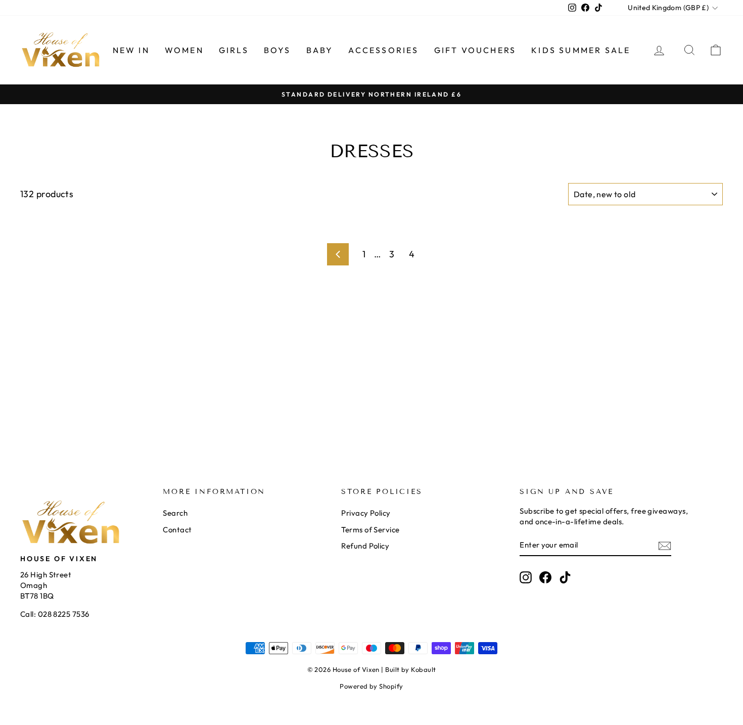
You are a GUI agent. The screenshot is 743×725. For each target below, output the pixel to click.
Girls (234, 50)
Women (184, 50)
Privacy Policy (365, 513)
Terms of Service (370, 529)
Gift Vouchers (475, 50)
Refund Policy (365, 546)
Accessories (383, 50)
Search (175, 513)
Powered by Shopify (371, 686)
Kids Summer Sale (580, 50)
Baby (320, 50)
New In (131, 50)
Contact (177, 529)
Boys (277, 50)
